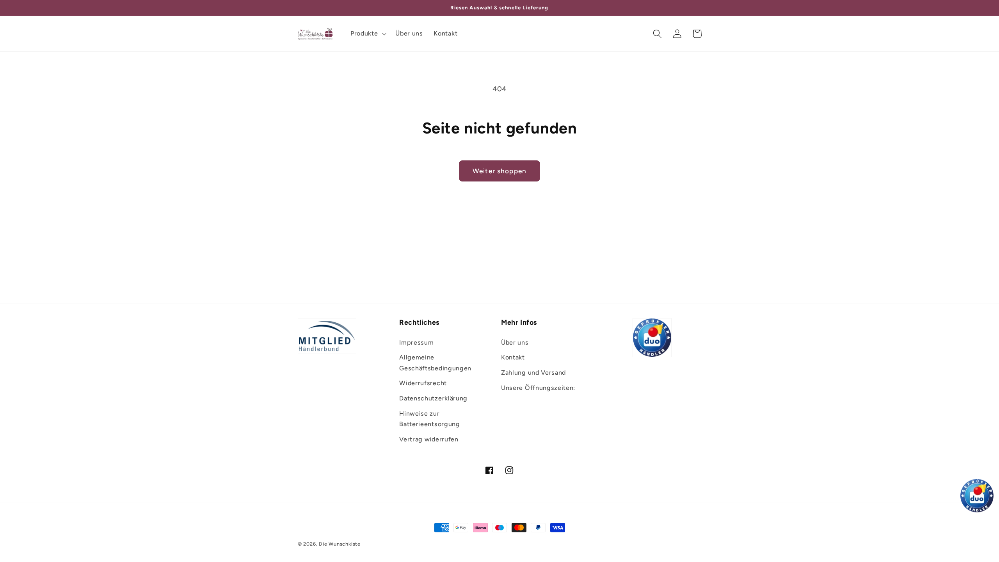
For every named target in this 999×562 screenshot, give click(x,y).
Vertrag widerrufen (428, 439)
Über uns (515, 342)
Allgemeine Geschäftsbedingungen (435, 363)
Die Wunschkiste (340, 544)
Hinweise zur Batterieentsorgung (429, 419)
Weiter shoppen (499, 171)
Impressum (416, 342)
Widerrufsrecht (423, 383)
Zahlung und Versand (533, 372)
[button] (367, 33)
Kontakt (513, 357)
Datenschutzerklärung (433, 398)
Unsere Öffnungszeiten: (538, 387)
